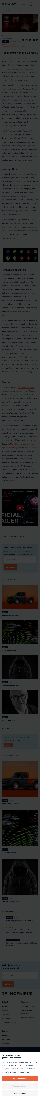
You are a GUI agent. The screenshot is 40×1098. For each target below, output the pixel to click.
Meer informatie (20, 1093)
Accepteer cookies (20, 1078)
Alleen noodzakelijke (20, 1086)
